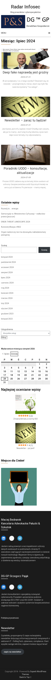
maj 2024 (5, 288)
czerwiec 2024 (7, 283)
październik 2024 (8, 262)
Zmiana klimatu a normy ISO (25, 419)
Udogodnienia (7, 329)
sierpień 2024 (7, 272)
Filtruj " (4, 337)
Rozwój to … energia (9, 209)
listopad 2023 (7, 319)
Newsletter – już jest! (25, 448)
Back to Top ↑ (26, 677)
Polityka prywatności (10, 618)
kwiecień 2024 (7, 293)
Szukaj (4, 245)
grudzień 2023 (7, 314)
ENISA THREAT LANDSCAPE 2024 (15, 222)
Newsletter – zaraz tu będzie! (25, 120)
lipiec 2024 (5, 277)
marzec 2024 (7, 298)
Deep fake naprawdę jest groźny (25, 72)
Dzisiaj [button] (14, 354)
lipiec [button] (6, 354)
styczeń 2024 (7, 308)
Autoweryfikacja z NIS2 (11, 227)
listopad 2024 (7, 257)
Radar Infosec (25, 7)
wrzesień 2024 (7, 267)
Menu (3, 33)
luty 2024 (5, 303)
